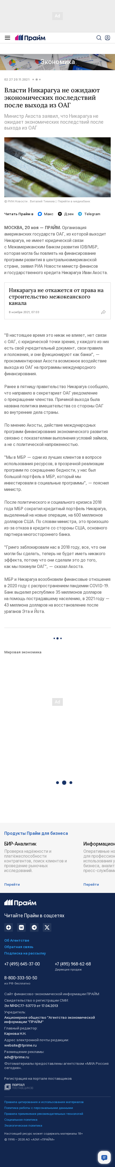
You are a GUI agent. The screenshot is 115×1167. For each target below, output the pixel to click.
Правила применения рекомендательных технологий (43, 1114)
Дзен (69, 214)
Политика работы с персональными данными (38, 1108)
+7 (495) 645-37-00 (22, 964)
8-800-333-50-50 (20, 980)
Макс (48, 214)
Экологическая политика (23, 1125)
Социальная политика (20, 1119)
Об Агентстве (16, 940)
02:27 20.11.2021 (16, 79)
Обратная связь (18, 947)
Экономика (57, 62)
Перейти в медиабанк (74, 201)
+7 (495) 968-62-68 (73, 966)
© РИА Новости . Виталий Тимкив (29, 201)
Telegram (92, 214)
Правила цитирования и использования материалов (44, 1102)
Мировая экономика (22, 652)
